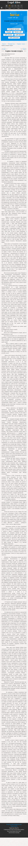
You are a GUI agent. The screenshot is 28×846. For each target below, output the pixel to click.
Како (10, 8)
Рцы (18, 8)
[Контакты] (13, 6)
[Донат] (10, 6)
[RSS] (15, 6)
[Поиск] (18, 6)
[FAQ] (21, 6)
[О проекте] (7, 6)
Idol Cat (16, 826)
